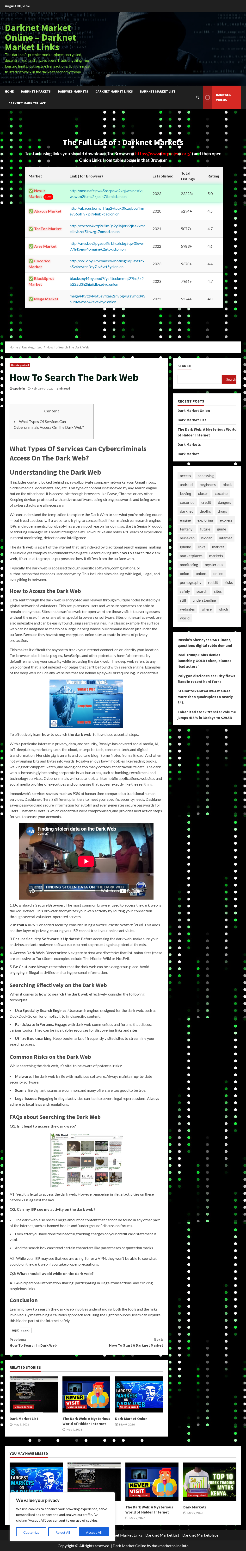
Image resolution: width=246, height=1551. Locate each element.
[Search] (197, 97)
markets (216, 555)
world (185, 618)
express (226, 520)
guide (221, 529)
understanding (204, 600)
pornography (190, 582)
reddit (213, 582)
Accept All (94, 1532)
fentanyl (186, 529)
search (25, 1330)
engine (185, 520)
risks (229, 582)
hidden (206, 538)
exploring (205, 520)
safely (185, 591)
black (227, 484)
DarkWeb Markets (73, 91)
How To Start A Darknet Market (136, 1342)
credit (206, 502)
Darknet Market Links (114, 91)
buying (185, 493)
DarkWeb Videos (223, 97)
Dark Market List (34, 1394)
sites (218, 591)
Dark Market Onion (139, 1394)
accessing (206, 475)
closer (203, 493)
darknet (186, 511)
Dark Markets (189, 444)
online (218, 573)
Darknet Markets (36, 91)
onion (184, 573)
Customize (31, 1532)
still (183, 600)
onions (201, 573)
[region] (62, 1516)
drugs (222, 511)
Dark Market (188, 453)
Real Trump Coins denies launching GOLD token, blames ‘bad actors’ (204, 660)
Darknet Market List (157, 91)
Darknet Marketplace (27, 103)
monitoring (189, 564)
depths (205, 511)
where (207, 609)
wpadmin (19, 388)
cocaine (221, 493)
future (205, 529)
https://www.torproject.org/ (163, 153)
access (185, 475)
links (201, 546)
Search (184, 366)
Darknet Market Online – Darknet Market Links (40, 37)
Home (9, 91)
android (186, 484)
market (218, 546)
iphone (185, 546)
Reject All (62, 1532)
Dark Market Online (129, 1545)
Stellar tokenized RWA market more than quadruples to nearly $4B (205, 696)
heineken (187, 538)
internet (225, 538)
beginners (207, 484)
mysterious (214, 564)
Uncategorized (20, 365)
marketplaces (191, 555)
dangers (224, 502)
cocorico (187, 502)
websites (187, 609)
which (223, 609)
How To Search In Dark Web (33, 1342)
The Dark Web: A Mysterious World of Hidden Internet (86, 1394)
